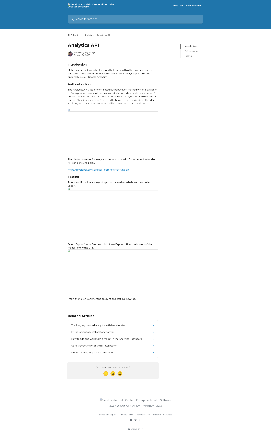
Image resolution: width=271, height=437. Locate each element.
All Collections (74, 35)
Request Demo (194, 6)
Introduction (191, 46)
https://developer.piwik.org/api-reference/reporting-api (98, 169)
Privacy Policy (126, 414)
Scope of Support (107, 414)
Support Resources (162, 414)
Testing (188, 56)
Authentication (192, 51)
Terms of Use (143, 414)
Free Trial (178, 6)
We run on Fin (137, 429)
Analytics (89, 35)
